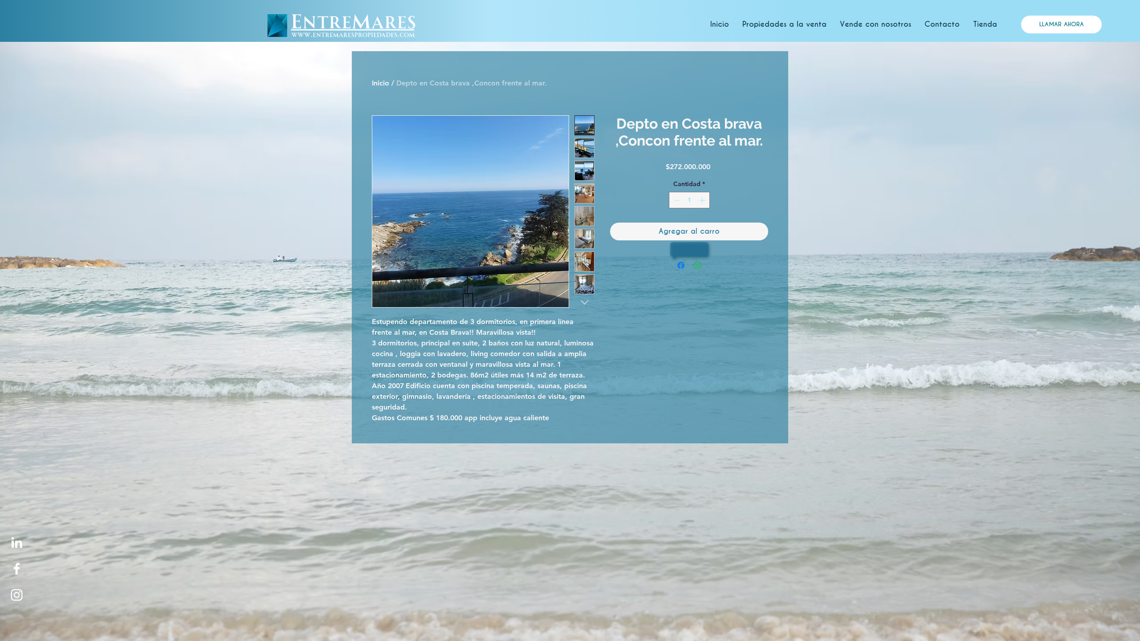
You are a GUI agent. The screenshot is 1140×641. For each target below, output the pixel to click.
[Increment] (702, 200)
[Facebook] (16, 568)
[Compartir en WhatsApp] (697, 265)
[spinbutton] (689, 200)
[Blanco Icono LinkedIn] (16, 542)
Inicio (380, 83)
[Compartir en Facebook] (681, 265)
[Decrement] (675, 200)
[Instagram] (16, 595)
